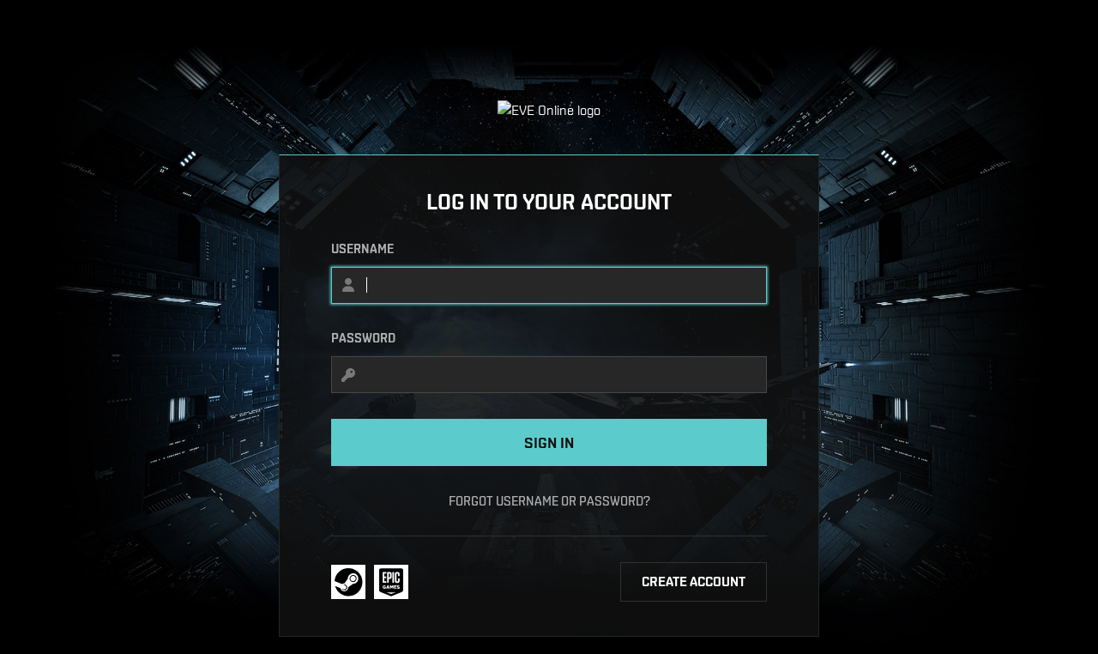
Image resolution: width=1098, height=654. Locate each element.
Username (362, 249)
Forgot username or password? (549, 501)
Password (363, 338)
